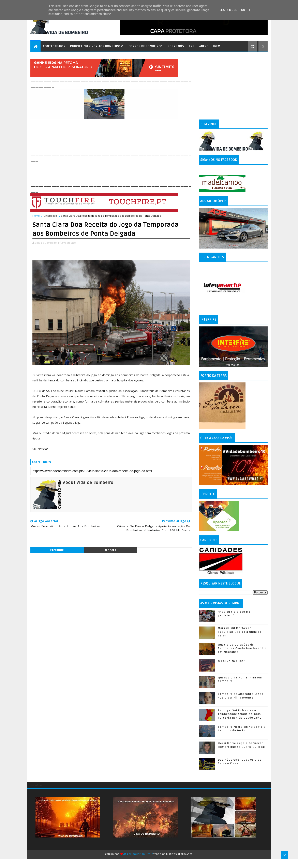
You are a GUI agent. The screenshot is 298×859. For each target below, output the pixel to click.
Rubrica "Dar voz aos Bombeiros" (97, 46)
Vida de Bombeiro (134, 854)
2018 (150, 854)
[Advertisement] (104, 140)
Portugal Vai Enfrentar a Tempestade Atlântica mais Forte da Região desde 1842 (240, 714)
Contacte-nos (54, 46)
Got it (245, 10)
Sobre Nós (176, 46)
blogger (110, 550)
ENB (191, 46)
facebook (57, 550)
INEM (216, 46)
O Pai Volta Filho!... (233, 661)
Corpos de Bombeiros (146, 46)
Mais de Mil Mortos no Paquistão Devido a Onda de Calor (240, 632)
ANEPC (203, 46)
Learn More (228, 10)
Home (36, 215)
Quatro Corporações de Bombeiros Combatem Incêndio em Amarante (242, 648)
